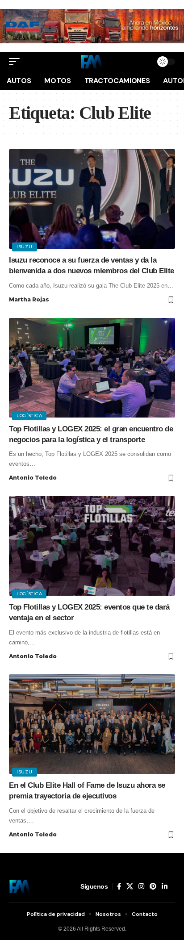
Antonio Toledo (33, 477)
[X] (129, 886)
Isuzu (25, 247)
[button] (16, 61)
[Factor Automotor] (92, 61)
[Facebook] (119, 886)
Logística (29, 415)
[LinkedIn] (164, 886)
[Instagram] (141, 886)
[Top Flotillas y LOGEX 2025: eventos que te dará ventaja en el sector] (92, 546)
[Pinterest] (153, 886)
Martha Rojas (29, 299)
